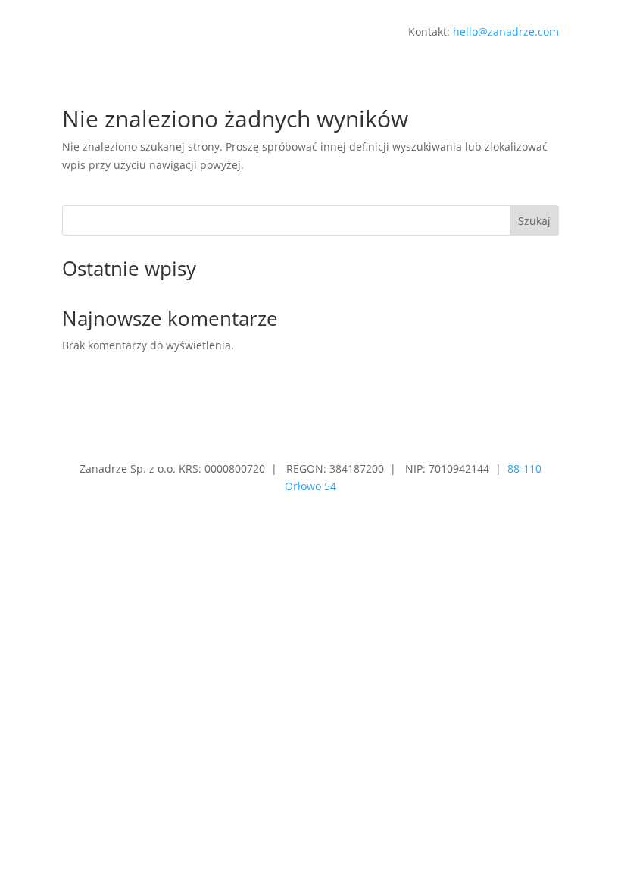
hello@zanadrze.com (506, 31)
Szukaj (534, 221)
